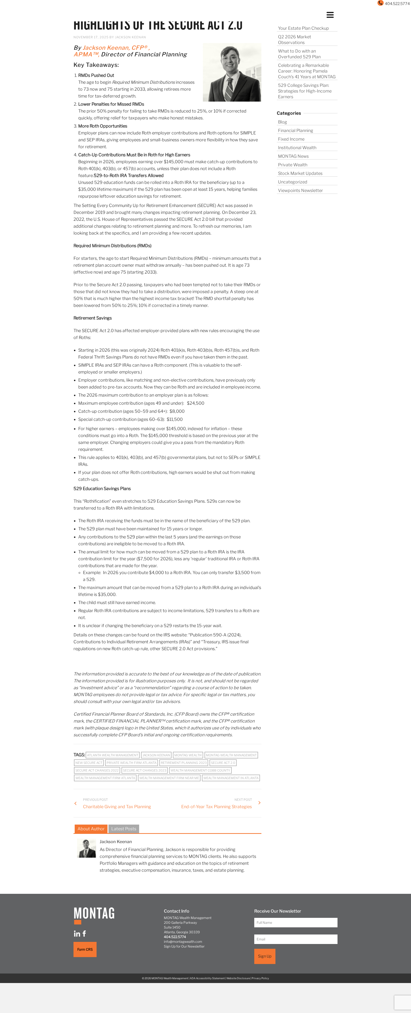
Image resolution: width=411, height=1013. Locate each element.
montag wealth (188, 755)
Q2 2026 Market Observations (294, 39)
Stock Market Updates (300, 173)
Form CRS (85, 949)
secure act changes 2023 (144, 770)
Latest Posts (123, 828)
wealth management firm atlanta (105, 778)
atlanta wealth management (112, 755)
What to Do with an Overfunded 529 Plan (299, 54)
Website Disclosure (238, 978)
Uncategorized (292, 181)
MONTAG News (293, 156)
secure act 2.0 (223, 763)
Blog (282, 121)
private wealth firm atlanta (132, 763)
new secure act (88, 763)
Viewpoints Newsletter (300, 190)
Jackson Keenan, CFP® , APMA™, (111, 51)
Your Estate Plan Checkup (303, 28)
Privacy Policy (260, 978)
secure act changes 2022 (97, 770)
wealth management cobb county (200, 770)
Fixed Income (291, 139)
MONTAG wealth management (231, 755)
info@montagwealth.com (183, 941)
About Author (91, 828)
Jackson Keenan (130, 37)
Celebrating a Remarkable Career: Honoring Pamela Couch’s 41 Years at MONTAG (307, 71)
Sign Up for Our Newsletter (184, 946)
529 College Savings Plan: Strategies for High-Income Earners (305, 91)
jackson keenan (156, 755)
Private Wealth (292, 164)
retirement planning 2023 (184, 763)
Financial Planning (295, 130)
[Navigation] (330, 14)
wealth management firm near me (169, 778)
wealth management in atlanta (231, 778)
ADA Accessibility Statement (207, 978)
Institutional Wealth (297, 147)
